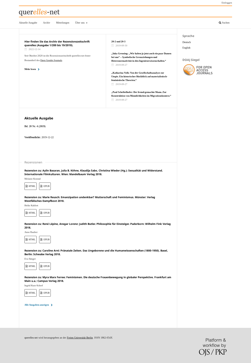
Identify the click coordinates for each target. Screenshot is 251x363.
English (186, 47)
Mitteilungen (62, 22)
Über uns (80, 22)
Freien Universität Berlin (80, 337)
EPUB (46, 186)
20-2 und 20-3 (118, 41)
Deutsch (186, 42)
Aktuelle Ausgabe (28, 22)
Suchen (225, 22)
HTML (31, 186)
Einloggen (227, 2)
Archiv (46, 22)
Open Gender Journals (51, 60)
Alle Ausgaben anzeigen (36, 304)
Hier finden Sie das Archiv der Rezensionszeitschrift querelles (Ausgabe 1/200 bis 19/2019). (57, 43)
